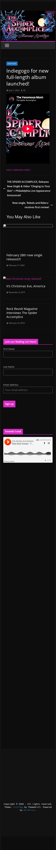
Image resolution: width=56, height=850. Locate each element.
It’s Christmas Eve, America (25, 286)
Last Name (8, 366)
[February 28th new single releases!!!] (28, 226)
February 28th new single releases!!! (24, 257)
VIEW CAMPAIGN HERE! (18, 169)
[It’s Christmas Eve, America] (22, 278)
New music (12, 64)
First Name (9, 348)
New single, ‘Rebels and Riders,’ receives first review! (30, 205)
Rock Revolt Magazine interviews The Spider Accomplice (21, 313)
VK (24, 90)
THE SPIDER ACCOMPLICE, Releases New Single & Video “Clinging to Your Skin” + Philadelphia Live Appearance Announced (28, 188)
